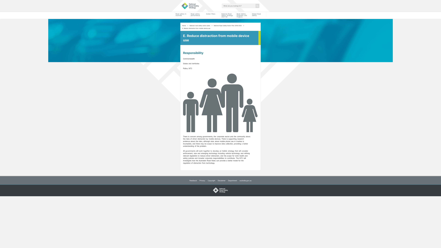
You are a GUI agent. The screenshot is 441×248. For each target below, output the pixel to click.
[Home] (200, 6)
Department (232, 181)
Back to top (433, 245)
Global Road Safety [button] (256, 14)
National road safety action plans (200, 25)
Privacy (202, 181)
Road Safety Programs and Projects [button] (242, 15)
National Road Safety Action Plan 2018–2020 (228, 25)
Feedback (193, 181)
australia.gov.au (246, 181)
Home (184, 25)
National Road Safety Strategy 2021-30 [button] (227, 15)
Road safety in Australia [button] (181, 14)
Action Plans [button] (210, 14)
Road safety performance (195, 14)
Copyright (211, 181)
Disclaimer (221, 181)
